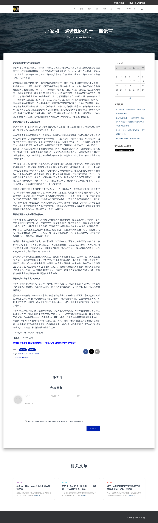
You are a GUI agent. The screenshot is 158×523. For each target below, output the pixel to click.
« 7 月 (129, 98)
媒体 (89, 9)
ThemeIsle (138, 518)
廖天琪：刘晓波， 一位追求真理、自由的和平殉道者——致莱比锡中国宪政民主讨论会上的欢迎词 (130, 122)
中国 (119, 9)
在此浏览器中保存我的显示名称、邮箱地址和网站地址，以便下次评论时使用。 (56, 421)
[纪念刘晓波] (16, 9)
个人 (74, 9)
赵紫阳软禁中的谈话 (21, 357)
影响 (97, 9)
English (128, 9)
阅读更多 (37, 496)
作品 (81, 9)
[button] (76, 9)
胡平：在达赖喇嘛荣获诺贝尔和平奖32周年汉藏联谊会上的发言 (123, 487)
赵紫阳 (36, 354)
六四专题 (22, 349)
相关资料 (31, 349)
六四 (25, 354)
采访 (111, 9)
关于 (135, 9)
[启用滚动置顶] (153, 518)
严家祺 (20, 354)
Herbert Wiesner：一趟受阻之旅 (128, 138)
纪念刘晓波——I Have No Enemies (129, 3)
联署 (104, 9)
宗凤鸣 (30, 354)
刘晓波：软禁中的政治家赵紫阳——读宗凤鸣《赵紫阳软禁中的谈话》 (45, 343)
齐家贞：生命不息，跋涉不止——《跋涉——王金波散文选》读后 (79, 487)
